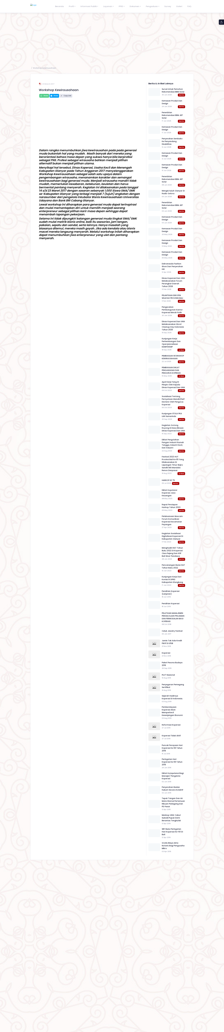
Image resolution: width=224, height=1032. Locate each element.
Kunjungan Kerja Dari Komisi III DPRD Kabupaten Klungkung (172, 579)
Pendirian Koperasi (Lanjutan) (170, 592)
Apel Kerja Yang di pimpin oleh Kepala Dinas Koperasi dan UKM (173, 385)
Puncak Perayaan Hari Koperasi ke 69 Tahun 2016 (172, 748)
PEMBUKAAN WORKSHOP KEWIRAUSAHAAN (173, 357)
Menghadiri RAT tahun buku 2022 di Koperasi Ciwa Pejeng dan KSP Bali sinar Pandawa (172, 552)
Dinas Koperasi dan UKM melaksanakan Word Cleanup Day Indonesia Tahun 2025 (173, 325)
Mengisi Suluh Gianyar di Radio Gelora (173, 192)
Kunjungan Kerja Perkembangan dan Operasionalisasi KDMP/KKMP (171, 342)
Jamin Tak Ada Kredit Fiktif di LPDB (172, 642)
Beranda (59, 6)
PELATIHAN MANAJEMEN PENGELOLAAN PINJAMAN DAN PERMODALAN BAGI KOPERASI (173, 617)
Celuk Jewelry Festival (172, 631)
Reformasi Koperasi (171, 725)
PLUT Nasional (168, 675)
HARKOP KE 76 (168, 480)
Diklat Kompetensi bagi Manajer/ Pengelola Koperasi (173, 776)
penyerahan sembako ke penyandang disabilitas (172, 141)
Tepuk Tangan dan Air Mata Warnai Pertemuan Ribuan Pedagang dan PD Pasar (173, 802)
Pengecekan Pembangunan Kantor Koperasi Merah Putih (172, 310)
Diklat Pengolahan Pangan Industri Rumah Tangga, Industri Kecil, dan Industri (173, 443)
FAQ (189, 6)
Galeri (179, 6)
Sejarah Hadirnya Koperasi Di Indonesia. (172, 697)
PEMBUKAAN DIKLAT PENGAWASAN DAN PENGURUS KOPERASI (171, 370)
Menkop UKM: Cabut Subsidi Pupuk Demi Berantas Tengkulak (171, 818)
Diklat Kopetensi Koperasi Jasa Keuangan (169, 493)
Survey (167, 6)
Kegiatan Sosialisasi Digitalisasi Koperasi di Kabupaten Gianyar (172, 536)
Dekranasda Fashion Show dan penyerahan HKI (172, 266)
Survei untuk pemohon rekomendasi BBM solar (173, 90)
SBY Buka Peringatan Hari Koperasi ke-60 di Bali (172, 832)
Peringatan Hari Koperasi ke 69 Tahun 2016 (172, 762)
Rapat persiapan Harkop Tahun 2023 (171, 506)
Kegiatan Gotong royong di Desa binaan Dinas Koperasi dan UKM (173, 428)
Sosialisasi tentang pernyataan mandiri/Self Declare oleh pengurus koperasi (173, 400)
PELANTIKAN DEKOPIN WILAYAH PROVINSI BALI (172, 296)
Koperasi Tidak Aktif (171, 735)
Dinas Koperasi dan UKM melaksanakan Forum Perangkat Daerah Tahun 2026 (173, 282)
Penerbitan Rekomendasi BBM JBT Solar (172, 115)
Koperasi (166, 653)
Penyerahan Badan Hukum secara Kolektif (172, 788)
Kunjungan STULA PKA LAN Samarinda (172, 415)
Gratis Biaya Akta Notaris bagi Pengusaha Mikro (173, 846)
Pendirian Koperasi (170, 603)
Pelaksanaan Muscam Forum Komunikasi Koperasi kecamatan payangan (172, 520)
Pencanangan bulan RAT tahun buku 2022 (173, 566)
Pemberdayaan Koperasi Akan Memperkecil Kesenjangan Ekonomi (172, 711)
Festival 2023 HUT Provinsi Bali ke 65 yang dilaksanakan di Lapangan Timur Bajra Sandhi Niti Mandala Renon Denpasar (173, 463)
